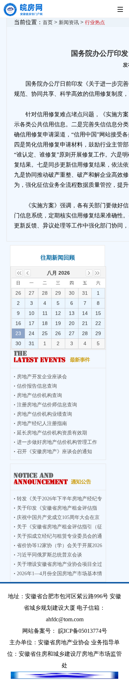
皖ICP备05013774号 (82, 631)
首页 (48, 22)
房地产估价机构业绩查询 (44, 414)
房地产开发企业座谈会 (42, 376)
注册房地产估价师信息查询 (47, 404)
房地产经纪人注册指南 (42, 423)
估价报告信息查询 (37, 386)
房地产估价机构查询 (39, 395)
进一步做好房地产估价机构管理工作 (57, 442)
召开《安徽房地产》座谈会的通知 (54, 451)
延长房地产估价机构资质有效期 (52, 433)
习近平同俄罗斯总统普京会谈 (49, 555)
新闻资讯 (69, 22)
